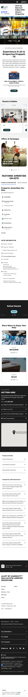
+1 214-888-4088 (8, 401)
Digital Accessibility (18, 664)
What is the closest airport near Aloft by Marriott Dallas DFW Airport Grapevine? (12, 516)
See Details (14, 90)
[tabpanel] (14, 309)
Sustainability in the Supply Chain (8, 666)
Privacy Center (18, 663)
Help (10, 668)
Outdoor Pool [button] (7, 210)
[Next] (25, 105)
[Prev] (3, 105)
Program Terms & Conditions (7, 663)
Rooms (2, 589)
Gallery (15, 586)
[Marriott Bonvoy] (23, 2)
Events (2, 597)
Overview (3, 586)
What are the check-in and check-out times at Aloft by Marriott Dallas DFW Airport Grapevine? (12, 486)
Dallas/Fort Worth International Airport (13, 404)
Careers (13, 661)
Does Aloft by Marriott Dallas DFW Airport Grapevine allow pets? (11, 494)
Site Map (18, 666)
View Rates (6, 130)
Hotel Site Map (4, 668)
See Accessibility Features (9, 256)
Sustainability (7, 196)
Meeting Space (7, 223)
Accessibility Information (8, 464)
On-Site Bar (7, 214)
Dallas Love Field (8, 409)
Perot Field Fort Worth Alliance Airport (13, 414)
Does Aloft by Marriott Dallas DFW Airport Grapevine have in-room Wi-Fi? (12, 509)
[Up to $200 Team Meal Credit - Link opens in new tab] (14, 154)
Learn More (13, 352)
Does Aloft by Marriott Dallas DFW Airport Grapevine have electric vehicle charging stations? (12, 535)
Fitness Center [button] (7, 227)
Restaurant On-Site (8, 201)
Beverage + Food (5, 591)
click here (17, 693)
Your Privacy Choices (8, 664)
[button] (17, 2)
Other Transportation (8, 418)
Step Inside (3, 594)
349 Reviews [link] (6, 13)
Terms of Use (19, 661)
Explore (14, 311)
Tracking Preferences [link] (5, 661)
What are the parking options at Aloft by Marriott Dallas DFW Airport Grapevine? (13, 502)
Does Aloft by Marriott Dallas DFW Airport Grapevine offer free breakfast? (12, 543)
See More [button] (22, 67)
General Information (7, 459)
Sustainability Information (9, 470)
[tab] (8, 182)
